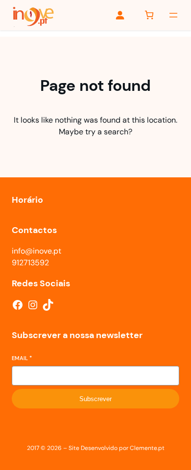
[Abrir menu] (173, 15)
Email (22, 358)
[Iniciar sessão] (120, 15)
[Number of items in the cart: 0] (149, 15)
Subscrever (95, 399)
